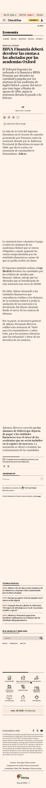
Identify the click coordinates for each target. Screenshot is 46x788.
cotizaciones (9, 700)
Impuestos (22, 39)
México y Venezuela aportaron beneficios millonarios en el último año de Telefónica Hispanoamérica (21, 617)
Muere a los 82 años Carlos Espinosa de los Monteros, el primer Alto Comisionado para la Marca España (23, 590)
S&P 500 (22, 15)
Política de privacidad (31, 765)
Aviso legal (20, 762)
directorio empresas (36, 691)
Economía (10, 32)
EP (23, 107)
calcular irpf (9, 681)
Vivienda (6, 39)
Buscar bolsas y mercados (15, 631)
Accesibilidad (9, 768)
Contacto (13, 762)
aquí (39, 496)
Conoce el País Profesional (23, 710)
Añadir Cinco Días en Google (16, 124)
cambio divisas (23, 690)
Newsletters (26, 768)
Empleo (13, 39)
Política (31, 39)
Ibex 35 (6, 15)
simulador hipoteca (23, 681)
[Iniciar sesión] (41, 20)
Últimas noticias (11, 583)
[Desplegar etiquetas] (41, 479)
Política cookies (30, 762)
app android (37, 700)
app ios (23, 700)
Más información (8, 490)
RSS (20, 768)
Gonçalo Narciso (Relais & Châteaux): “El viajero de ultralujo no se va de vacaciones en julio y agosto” (23, 607)
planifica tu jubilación (9, 691)
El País (40, 25)
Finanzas (6, 479)
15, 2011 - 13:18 (23, 111)
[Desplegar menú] (4, 20)
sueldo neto (36, 681)
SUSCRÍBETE (34, 20)
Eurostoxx (14, 643)
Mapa (16, 768)
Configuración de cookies (15, 765)
